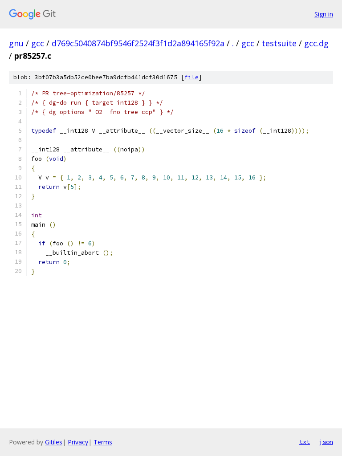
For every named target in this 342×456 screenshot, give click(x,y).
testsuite (279, 43)
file (191, 77)
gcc (37, 43)
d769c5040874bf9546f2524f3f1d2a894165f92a (138, 43)
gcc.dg (316, 43)
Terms (103, 442)
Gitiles (53, 442)
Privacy (78, 442)
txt (304, 442)
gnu (16, 43)
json (326, 442)
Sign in (323, 14)
